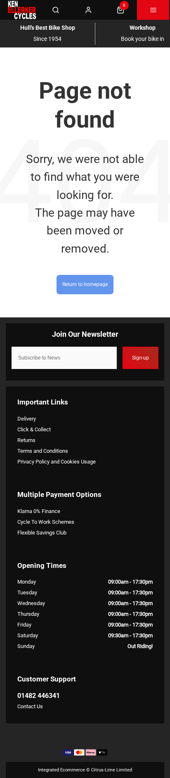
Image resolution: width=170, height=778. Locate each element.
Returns (26, 440)
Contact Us (30, 706)
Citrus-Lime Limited (111, 770)
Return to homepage (85, 284)
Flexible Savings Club (41, 533)
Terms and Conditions (42, 451)
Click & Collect (34, 429)
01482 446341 (38, 696)
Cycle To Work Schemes (45, 522)
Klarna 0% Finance (38, 511)
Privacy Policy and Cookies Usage (56, 462)
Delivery (26, 419)
